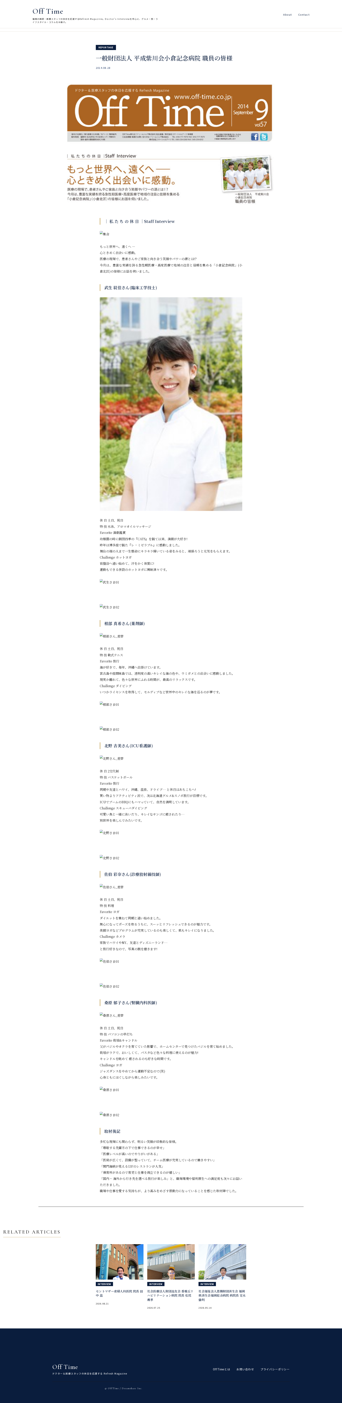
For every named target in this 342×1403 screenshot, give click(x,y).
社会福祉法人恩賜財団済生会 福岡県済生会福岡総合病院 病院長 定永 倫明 (222, 1296)
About (287, 14)
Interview (104, 1284)
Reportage (106, 47)
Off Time (47, 11)
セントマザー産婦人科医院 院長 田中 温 (119, 1293)
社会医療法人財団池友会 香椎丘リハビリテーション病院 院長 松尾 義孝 (170, 1296)
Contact (304, 14)
